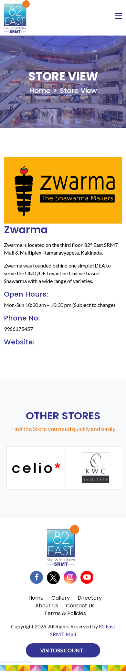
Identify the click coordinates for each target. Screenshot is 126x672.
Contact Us (80, 605)
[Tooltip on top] (35, 468)
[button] (118, 17)
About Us (46, 605)
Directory (90, 598)
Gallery (60, 598)
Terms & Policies (65, 613)
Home (39, 91)
